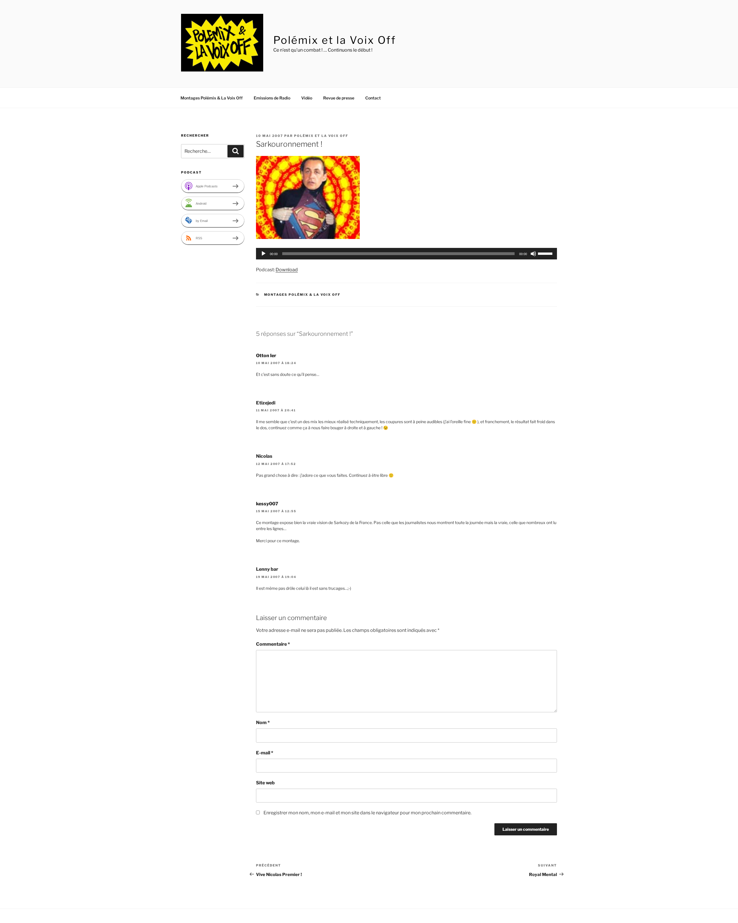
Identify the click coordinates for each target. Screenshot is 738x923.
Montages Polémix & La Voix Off (211, 97)
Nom (263, 722)
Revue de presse (338, 97)
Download (287, 269)
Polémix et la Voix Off (334, 40)
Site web (265, 783)
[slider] (546, 253)
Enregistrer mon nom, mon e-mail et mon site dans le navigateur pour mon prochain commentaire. (367, 812)
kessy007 (267, 503)
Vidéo (306, 97)
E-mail (264, 753)
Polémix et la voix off (321, 136)
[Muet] (533, 254)
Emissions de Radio (272, 97)
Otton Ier (266, 355)
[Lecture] (263, 254)
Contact (373, 97)
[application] (406, 253)
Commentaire (273, 644)
